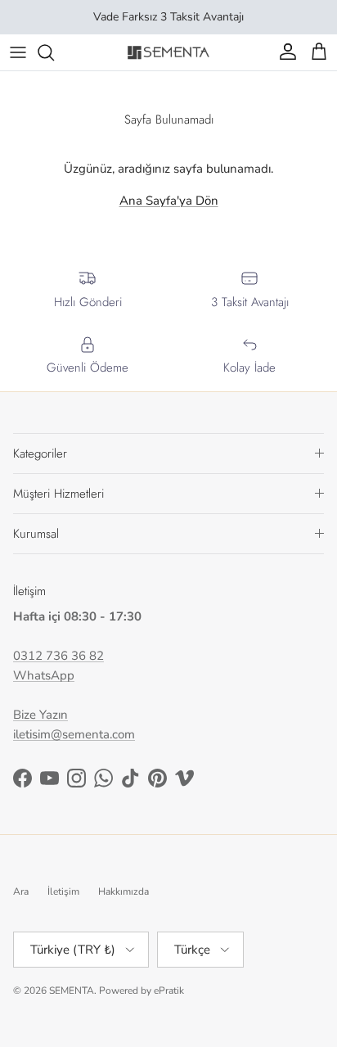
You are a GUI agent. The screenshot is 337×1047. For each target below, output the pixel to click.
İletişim (63, 891)
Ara (21, 891)
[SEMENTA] (168, 52)
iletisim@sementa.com (74, 734)
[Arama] (54, 52)
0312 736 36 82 (58, 656)
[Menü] (18, 52)
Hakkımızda (123, 891)
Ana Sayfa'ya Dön (168, 200)
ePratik (169, 990)
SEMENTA (71, 990)
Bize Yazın (40, 714)
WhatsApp (43, 675)
